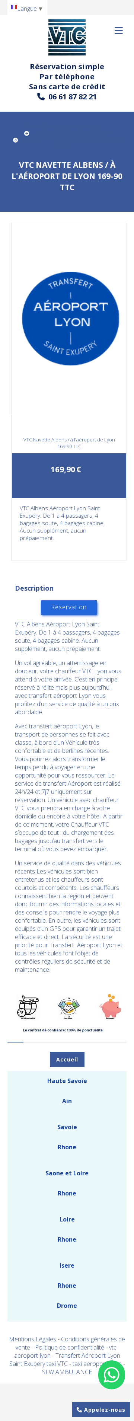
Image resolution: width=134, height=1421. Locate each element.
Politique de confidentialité (69, 1347)
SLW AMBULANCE (67, 1372)
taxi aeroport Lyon (98, 1364)
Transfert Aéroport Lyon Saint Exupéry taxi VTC (64, 1359)
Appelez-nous (103, 1409)
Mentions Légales (32, 1339)
